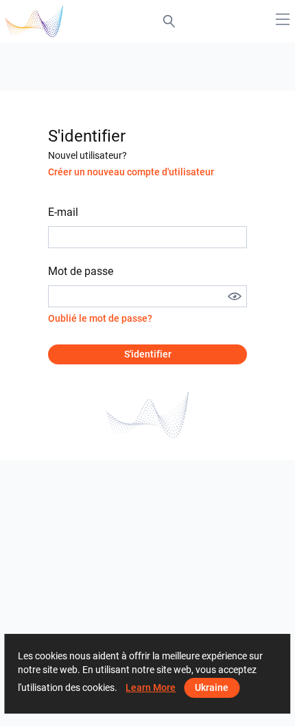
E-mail (63, 212)
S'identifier (148, 354)
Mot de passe (80, 271)
